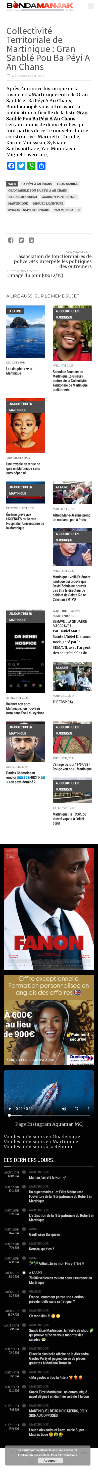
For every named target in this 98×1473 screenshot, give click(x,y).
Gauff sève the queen (44, 1234)
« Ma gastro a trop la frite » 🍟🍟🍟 (56, 1377)
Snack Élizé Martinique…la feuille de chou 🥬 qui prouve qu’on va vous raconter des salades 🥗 (61, 1335)
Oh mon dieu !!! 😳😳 (45, 1316)
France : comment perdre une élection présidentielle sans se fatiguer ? (56, 1299)
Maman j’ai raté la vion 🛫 (48, 1177)
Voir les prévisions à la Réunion (39, 1147)
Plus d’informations (64, 1455)
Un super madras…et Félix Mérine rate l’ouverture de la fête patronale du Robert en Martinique (60, 1196)
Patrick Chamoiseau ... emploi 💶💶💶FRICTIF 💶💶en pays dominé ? (25, 777)
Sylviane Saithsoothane (28, 210)
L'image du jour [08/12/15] (34, 275)
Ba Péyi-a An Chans (36, 184)
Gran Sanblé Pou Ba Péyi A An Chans (37, 190)
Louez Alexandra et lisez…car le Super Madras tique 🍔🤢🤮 (56, 1432)
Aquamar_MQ (67, 1124)
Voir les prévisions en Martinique (41, 1141)
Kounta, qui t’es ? (41, 1249)
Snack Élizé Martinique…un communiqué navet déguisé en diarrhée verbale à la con (59, 1394)
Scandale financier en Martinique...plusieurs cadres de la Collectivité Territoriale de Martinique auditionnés (70, 381)
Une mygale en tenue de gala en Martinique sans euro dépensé (23, 468)
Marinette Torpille (59, 197)
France (35, 1291)
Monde (34, 1229)
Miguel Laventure (48, 203)
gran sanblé (67, 184)
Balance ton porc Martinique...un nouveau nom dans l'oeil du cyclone (25, 708)
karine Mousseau (22, 197)
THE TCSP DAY (63, 702)
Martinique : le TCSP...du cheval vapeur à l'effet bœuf (69, 818)
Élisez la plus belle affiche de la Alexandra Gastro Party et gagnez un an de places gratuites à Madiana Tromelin (59, 1358)
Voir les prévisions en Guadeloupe (42, 1137)
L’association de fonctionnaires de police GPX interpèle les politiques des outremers (53, 261)
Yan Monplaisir (67, 210)
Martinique (18, 203)
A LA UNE (15, 311)
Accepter (50, 1460)
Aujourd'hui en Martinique (67, 314)
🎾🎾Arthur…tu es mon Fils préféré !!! (56, 1263)
